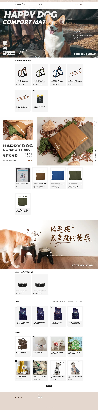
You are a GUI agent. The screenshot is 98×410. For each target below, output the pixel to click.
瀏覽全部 (49, 385)
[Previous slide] (91, 57)
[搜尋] (39, 4)
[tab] (49, 56)
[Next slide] (94, 57)
